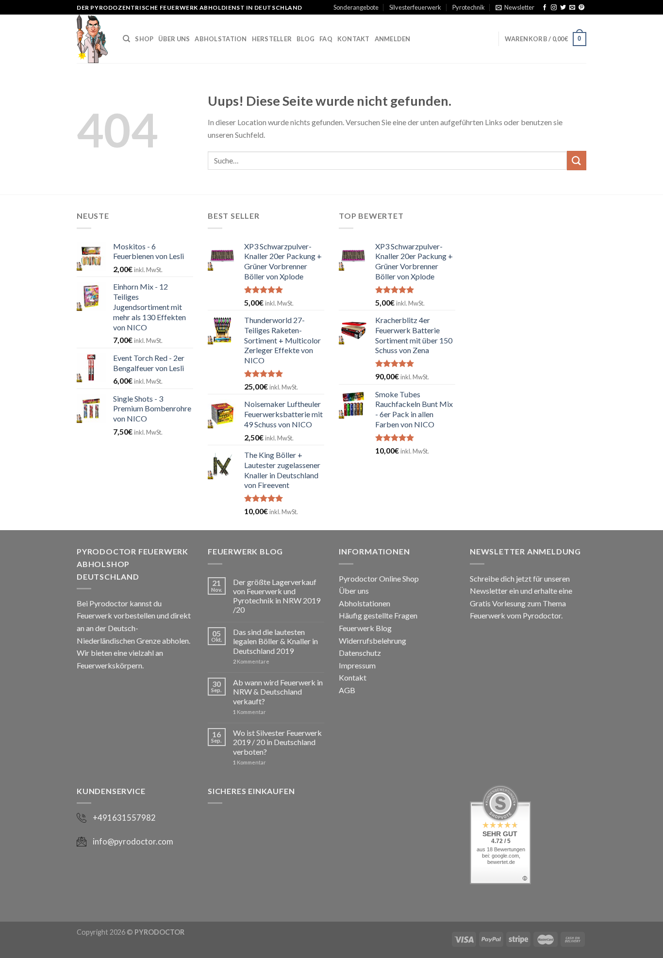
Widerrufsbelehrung (372, 640)
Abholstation (221, 39)
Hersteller (272, 39)
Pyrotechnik (468, 7)
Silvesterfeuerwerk (415, 7)
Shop (144, 39)
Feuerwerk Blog (365, 628)
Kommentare (251, 661)
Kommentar (249, 712)
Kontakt (353, 39)
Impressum (357, 665)
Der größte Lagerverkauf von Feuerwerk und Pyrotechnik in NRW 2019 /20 (276, 596)
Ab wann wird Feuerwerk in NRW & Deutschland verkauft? (278, 691)
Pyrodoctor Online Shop (379, 578)
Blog (306, 39)
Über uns (354, 590)
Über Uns (174, 39)
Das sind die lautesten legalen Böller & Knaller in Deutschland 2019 (275, 641)
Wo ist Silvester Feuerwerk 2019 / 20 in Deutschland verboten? (277, 742)
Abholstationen (364, 603)
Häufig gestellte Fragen (378, 615)
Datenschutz (360, 652)
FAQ (325, 39)
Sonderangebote (356, 7)
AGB (347, 690)
